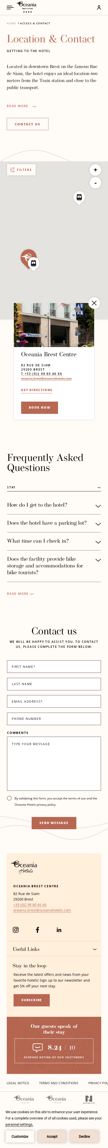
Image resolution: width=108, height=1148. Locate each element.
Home (11, 23)
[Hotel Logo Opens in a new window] (24, 873)
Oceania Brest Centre (48, 355)
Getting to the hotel (29, 51)
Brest (39, 369)
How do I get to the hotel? (37, 505)
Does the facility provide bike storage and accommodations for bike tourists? (45, 566)
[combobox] (54, 487)
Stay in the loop (29, 966)
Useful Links (26, 949)
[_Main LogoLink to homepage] (25, 7)
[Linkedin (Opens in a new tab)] (59, 932)
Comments (17, 733)
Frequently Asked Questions (45, 463)
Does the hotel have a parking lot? (47, 523)
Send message (54, 823)
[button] (33, 264)
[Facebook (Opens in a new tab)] (37, 932)
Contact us (27, 124)
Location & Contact (51, 40)
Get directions (36, 390)
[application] (54, 1125)
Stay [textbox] (11, 487)
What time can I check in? (38, 541)
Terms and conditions (58, 1083)
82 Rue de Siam (36, 365)
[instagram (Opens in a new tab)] (16, 932)
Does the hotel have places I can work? (44, 594)
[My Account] (85, 7)
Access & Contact (35, 23)
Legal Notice (18, 1083)
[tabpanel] (54, 547)
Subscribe (31, 1000)
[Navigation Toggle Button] (10, 7)
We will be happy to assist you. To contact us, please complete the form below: (54, 644)
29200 (26, 369)
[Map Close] (94, 303)
